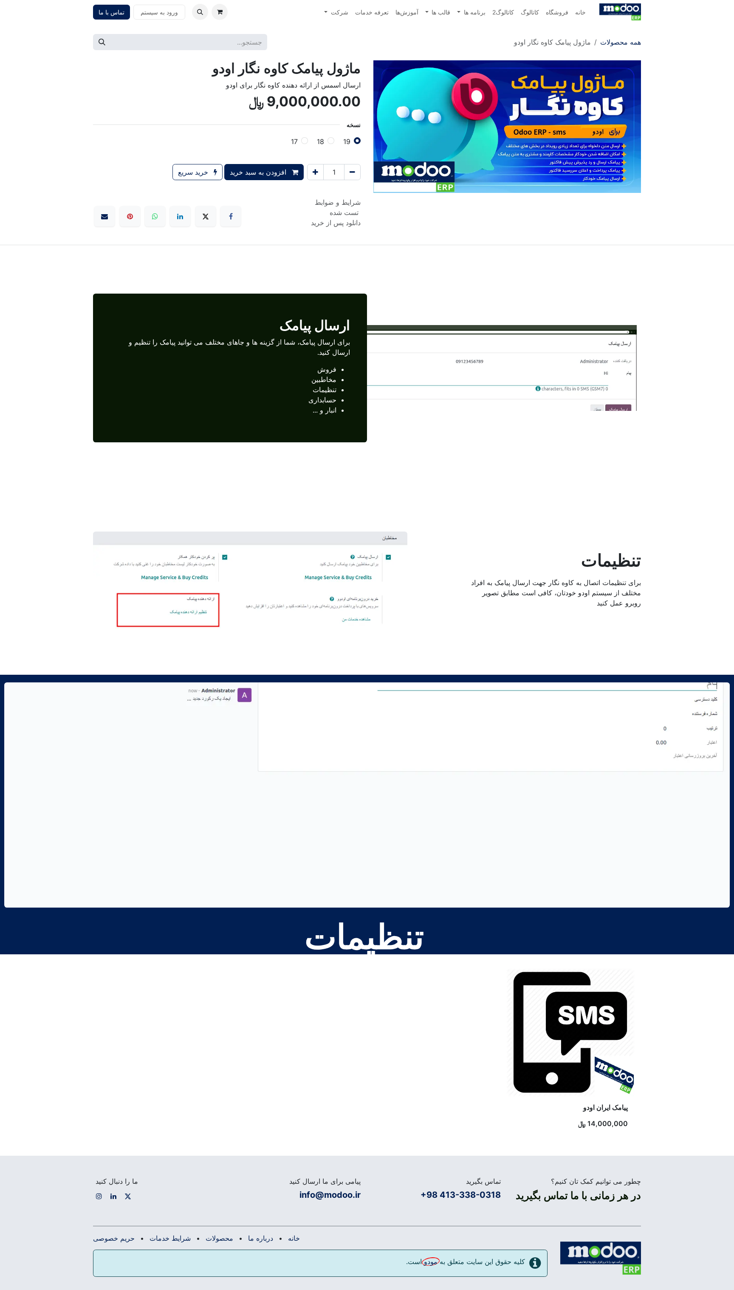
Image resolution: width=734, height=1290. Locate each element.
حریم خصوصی (114, 1238)
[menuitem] (580, 12)
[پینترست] (130, 216)
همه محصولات (620, 42)
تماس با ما (111, 12)
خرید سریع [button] (194, 172)
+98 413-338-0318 (461, 1195)
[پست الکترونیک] (104, 216)
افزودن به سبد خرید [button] (259, 172)
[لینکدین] (180, 216)
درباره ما (260, 1238)
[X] (205, 216)
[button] (200, 12)
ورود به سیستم (159, 12)
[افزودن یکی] (315, 172)
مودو (431, 1261)
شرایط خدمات (170, 1238)
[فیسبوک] (230, 216)
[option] (367, 1051)
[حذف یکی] (352, 172)
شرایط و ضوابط (338, 202)
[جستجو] (102, 42)
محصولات (219, 1238)
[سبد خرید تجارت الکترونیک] (220, 12)
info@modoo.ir (330, 1195)
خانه (294, 1238)
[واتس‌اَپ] (155, 216)
